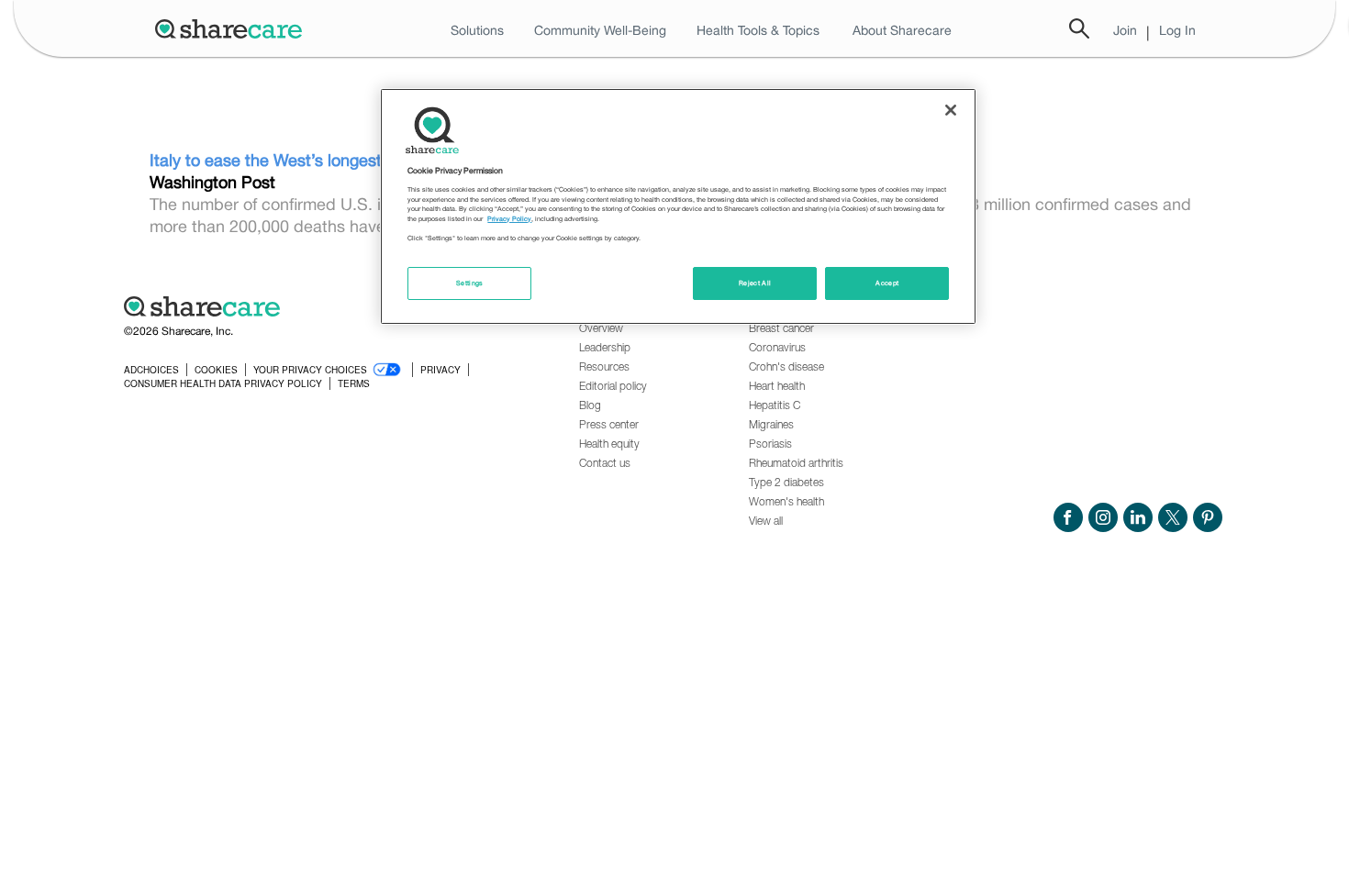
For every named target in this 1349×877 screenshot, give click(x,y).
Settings (470, 283)
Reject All (755, 283)
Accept (886, 283)
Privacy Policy (509, 219)
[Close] (951, 110)
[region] (678, 206)
